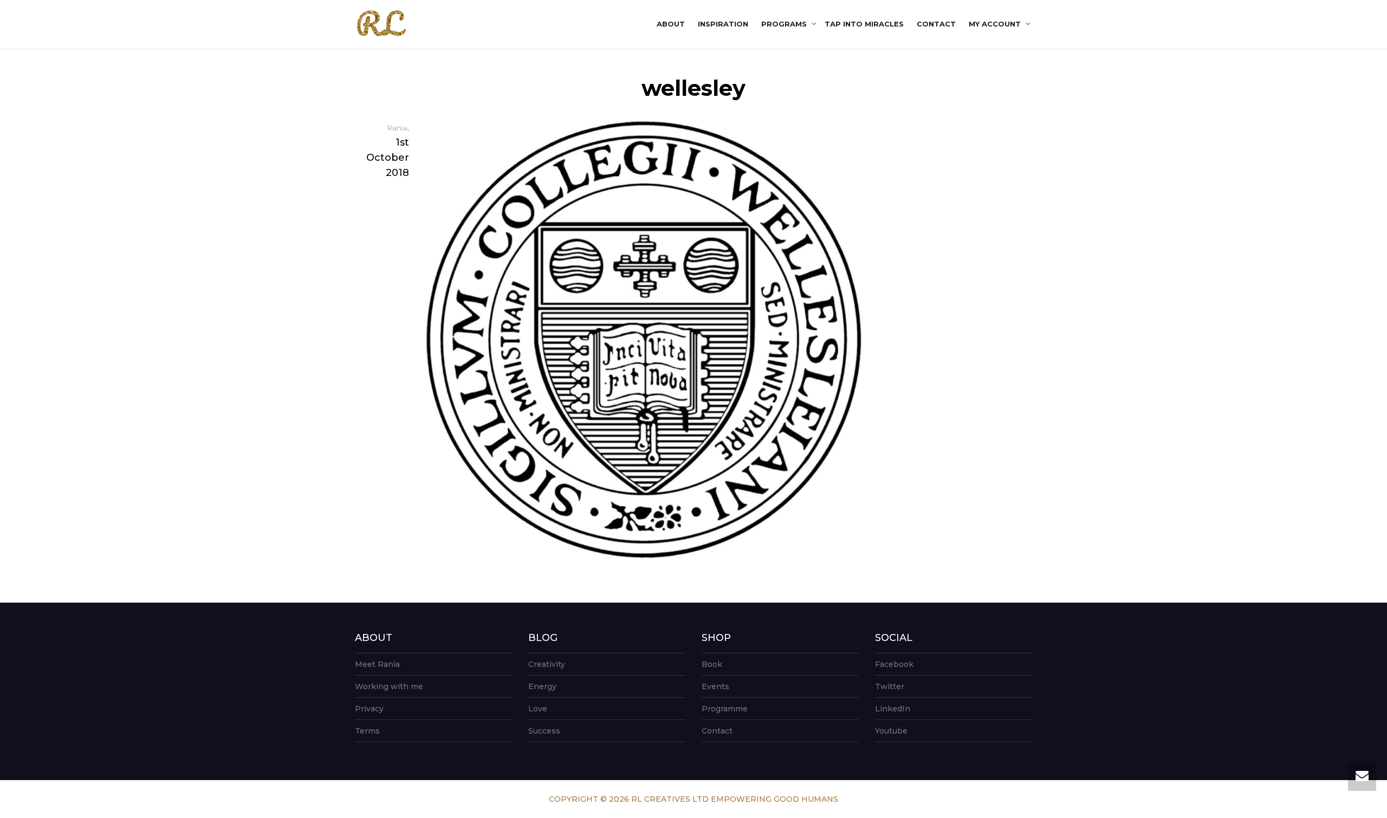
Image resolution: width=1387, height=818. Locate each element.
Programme (725, 709)
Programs (785, 23)
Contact (936, 23)
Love (537, 709)
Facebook (894, 664)
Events (715, 686)
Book (712, 664)
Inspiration (723, 23)
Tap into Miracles (864, 23)
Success (544, 731)
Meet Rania (377, 664)
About (671, 23)
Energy (542, 686)
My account (996, 23)
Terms (367, 731)
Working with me (389, 686)
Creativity (546, 664)
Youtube (891, 731)
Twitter (889, 686)
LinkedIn (892, 709)
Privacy (369, 709)
